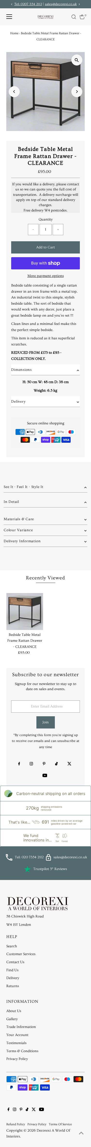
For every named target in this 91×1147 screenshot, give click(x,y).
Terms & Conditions (22, 1051)
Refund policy (15, 1124)
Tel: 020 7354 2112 (29, 857)
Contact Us (15, 962)
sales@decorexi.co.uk (61, 4)
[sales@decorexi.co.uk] (48, 860)
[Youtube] (45, 776)
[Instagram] (31, 764)
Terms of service (60, 1124)
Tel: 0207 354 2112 (28, 4)
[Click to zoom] (76, 60)
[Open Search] (74, 17)
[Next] (76, 91)
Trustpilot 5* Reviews (50, 869)
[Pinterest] (44, 764)
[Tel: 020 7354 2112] (9, 860)
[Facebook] (19, 764)
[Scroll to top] (81, 1133)
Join (45, 722)
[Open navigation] (9, 17)
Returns (12, 986)
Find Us (12, 970)
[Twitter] (69, 764)
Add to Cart (45, 247)
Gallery (12, 1019)
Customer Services (20, 954)
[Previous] (14, 91)
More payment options (45, 276)
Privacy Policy (17, 1059)
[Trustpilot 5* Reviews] (27, 869)
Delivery (12, 978)
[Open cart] (82, 17)
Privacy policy (36, 1124)
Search (11, 946)
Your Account (17, 1035)
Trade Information (21, 1027)
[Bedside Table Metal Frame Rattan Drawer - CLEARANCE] (24, 611)
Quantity (46, 219)
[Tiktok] (56, 764)
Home (14, 33)
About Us (13, 1011)
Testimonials (16, 1043)
